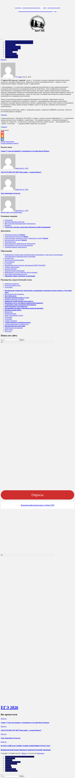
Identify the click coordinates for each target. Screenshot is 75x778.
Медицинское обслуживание (14, 294)
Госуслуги (8, 331)
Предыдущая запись (7, 141)
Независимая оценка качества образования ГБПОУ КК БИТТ (25, 265)
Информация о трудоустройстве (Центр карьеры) (21, 272)
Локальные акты (10, 242)
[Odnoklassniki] (37, 136)
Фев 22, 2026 (24, 168)
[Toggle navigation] (1, 39)
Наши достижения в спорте (14, 315)
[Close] (1, 774)
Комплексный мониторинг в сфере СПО (37, 505)
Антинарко (8, 317)
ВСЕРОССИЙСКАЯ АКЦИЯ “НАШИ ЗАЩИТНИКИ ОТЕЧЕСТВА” (25, 746)
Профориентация (10, 313)
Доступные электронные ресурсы (16, 274)
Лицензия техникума (12, 235)
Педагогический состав (12, 285)
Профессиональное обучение (14, 299)
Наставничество (10, 769)
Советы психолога (11, 321)
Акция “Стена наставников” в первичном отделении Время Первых (25, 151)
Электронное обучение (13, 762)
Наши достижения (11, 56)
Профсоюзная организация (14, 328)
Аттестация (8, 287)
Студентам (8, 263)
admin (20, 77)
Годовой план (9, 258)
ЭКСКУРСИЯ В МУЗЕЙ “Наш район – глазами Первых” (21, 172)
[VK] (37, 139)
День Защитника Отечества (10, 193)
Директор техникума (12, 283)
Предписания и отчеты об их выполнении (19, 245)
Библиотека (8, 312)
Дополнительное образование (15, 270)
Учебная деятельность (12, 267)
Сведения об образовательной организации (19, 42)
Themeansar (40, 753)
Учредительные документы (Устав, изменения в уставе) (23, 238)
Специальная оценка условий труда (17, 324)
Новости (4, 59)
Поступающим (10, 262)
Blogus (24, 753)
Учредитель (8, 220)
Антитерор (8, 319)
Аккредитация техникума (13, 236)
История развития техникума (14, 222)
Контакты (8, 225)
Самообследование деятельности (16, 247)
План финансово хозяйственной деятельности (20, 243)
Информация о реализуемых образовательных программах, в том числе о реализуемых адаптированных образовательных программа (34, 255)
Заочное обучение (11, 269)
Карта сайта (9, 329)
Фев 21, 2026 (24, 210)
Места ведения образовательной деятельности (20, 223)
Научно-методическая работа (14, 260)
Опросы (37, 495)
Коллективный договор (12, 240)
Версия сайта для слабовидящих (11, 212)
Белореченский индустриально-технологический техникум (26, 750)
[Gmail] (37, 132)
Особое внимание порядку (10, 143)
